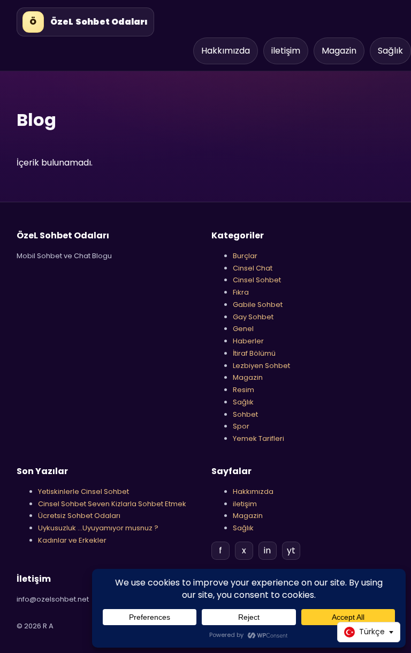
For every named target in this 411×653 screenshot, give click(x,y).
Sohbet (245, 414)
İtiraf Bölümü (254, 353)
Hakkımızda (225, 50)
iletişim (285, 50)
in (267, 550)
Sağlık (390, 50)
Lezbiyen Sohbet (261, 366)
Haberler (248, 341)
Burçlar (245, 256)
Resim (243, 390)
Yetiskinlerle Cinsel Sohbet (83, 491)
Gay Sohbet (253, 317)
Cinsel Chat (252, 268)
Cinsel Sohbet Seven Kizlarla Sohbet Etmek (112, 504)
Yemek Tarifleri (258, 438)
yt (291, 550)
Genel (243, 329)
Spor (241, 426)
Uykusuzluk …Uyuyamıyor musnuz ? (98, 528)
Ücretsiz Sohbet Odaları (79, 516)
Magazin (339, 50)
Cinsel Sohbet (257, 280)
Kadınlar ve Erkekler (72, 540)
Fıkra (241, 292)
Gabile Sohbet (258, 304)
